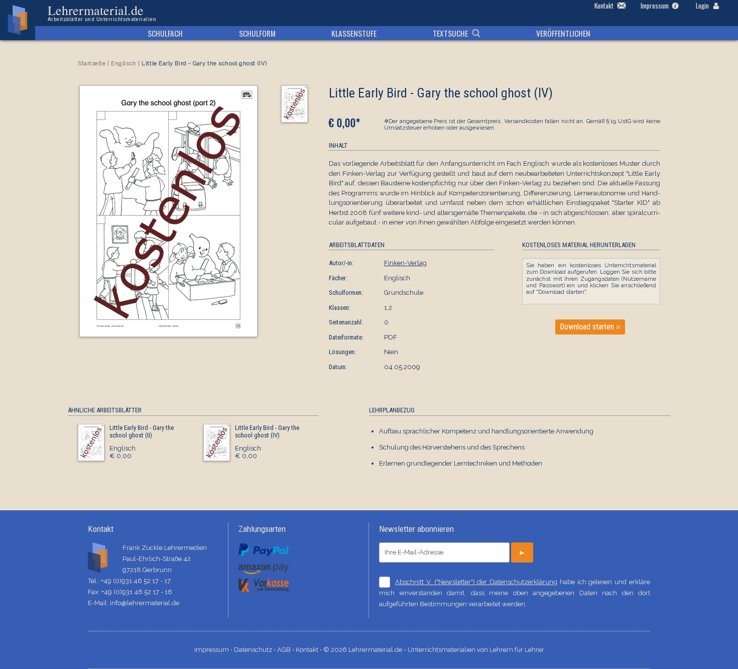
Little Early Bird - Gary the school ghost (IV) (267, 431)
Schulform (257, 33)
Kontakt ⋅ (309, 649)
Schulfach (165, 33)
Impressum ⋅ (214, 649)
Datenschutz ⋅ (255, 649)
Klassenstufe (354, 33)
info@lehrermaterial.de (144, 603)
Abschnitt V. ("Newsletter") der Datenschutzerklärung (476, 582)
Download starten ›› (590, 326)
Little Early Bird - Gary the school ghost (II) (141, 431)
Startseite (92, 63)
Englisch (123, 63)
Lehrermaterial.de (102, 13)
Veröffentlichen (563, 33)
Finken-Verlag (405, 263)
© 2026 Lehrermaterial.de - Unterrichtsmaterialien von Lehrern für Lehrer (433, 649)
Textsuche (450, 33)
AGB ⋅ (286, 649)
